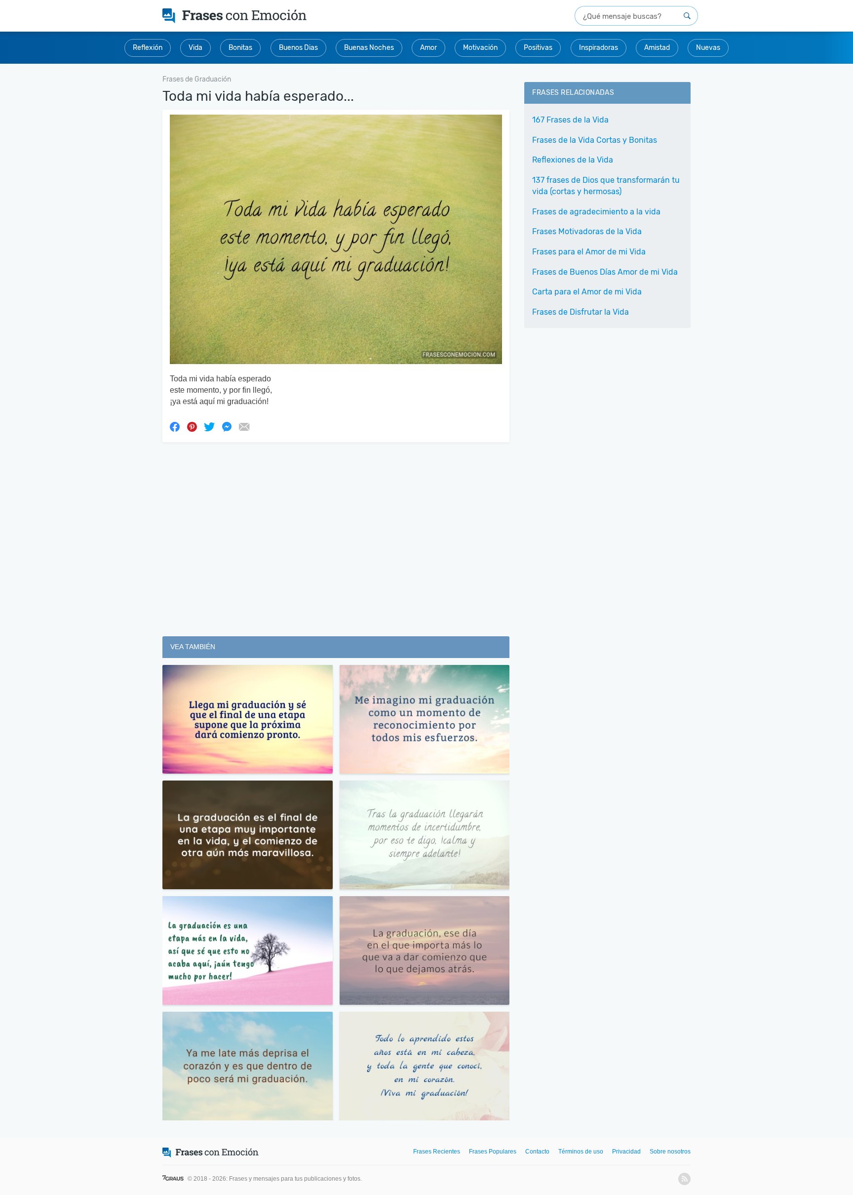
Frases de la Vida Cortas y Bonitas (594, 140)
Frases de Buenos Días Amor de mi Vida (605, 272)
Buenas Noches (369, 47)
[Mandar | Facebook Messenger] (226, 426)
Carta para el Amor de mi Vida (587, 291)
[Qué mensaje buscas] (687, 16)
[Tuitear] (209, 426)
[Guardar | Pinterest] (192, 426)
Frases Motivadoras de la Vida (587, 231)
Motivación (480, 47)
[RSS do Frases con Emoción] (684, 1179)
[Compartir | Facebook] (174, 426)
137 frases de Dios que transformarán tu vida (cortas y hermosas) (606, 185)
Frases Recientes (436, 1151)
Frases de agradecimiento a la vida (596, 211)
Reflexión (147, 47)
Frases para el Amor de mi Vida (589, 251)
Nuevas (708, 47)
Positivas (538, 47)
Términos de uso (580, 1151)
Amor (428, 47)
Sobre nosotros (670, 1151)
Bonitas (240, 47)
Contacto (537, 1151)
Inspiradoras (598, 47)
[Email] (243, 426)
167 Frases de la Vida (570, 119)
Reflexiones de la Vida (572, 160)
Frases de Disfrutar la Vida (580, 312)
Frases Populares (492, 1151)
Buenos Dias (298, 47)
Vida (195, 47)
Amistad (657, 47)
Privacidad (626, 1151)
